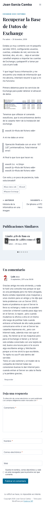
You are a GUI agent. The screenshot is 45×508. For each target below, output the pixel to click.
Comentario (10, 408)
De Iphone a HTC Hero (34, 204)
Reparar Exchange (11, 192)
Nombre (8, 441)
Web (6, 463)
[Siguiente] (38, 241)
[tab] (17, 252)
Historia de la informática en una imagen (11, 205)
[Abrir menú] (40, 4)
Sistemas (21, 14)
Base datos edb (10, 187)
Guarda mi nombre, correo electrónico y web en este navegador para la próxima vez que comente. (23, 472)
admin (8, 39)
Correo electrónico (13, 452)
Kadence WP (28, 501)
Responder (8, 380)
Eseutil (22, 187)
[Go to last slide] (6, 241)
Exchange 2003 (9, 14)
